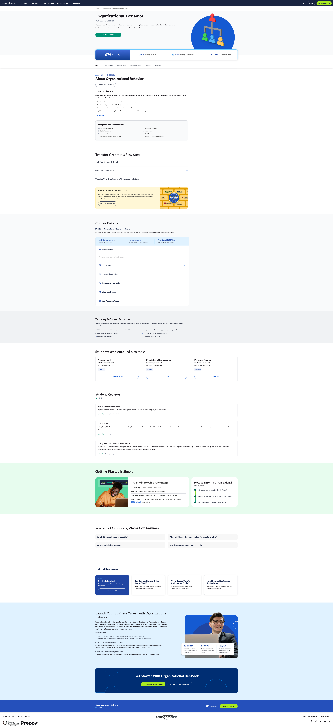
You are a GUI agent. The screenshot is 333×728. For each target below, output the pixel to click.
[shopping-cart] (303, 3)
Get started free (324, 3)
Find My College (48, 3)
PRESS (14, 716)
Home (97, 8)
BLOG (20, 716)
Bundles (35, 3)
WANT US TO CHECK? (107, 203)
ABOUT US (6, 716)
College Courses (106, 8)
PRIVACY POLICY (313, 716)
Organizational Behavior (120, 8)
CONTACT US (325, 716)
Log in (311, 3)
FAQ (304, 716)
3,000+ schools (136, 502)
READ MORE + (101, 115)
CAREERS (27, 716)
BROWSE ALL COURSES (179, 684)
